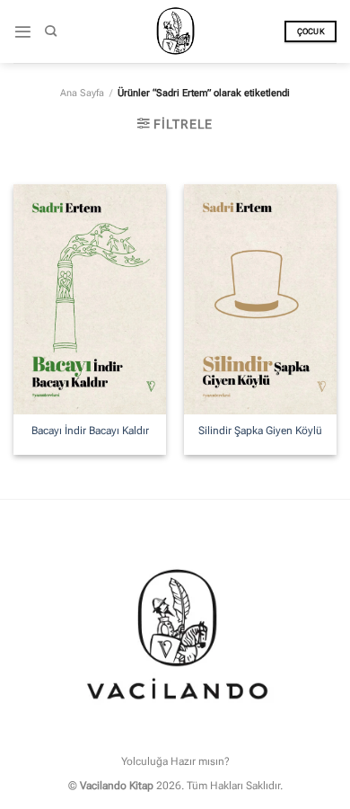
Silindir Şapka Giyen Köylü (260, 430)
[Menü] (22, 32)
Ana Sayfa (82, 93)
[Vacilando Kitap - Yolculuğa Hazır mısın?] (175, 31)
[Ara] (51, 31)
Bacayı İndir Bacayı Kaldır (90, 430)
